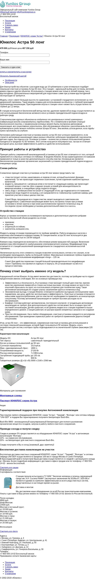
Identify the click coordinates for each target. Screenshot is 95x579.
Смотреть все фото (9, 531)
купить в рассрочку (23, 72)
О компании (10, 32)
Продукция (10, 21)
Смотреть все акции (9, 468)
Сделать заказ (11, 25)
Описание (9, 82)
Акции (8, 27)
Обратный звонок (8, 12)
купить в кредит (7, 72)
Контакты (9, 30)
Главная (4, 36)
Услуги (8, 23)
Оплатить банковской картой (13, 76)
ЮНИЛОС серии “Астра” (32, 36)
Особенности (11, 80)
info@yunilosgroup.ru (26, 12)
